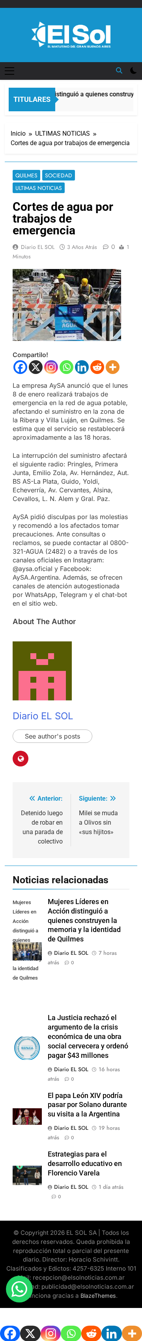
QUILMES (26, 175)
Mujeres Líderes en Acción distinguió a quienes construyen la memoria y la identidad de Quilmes (84, 920)
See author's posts (52, 736)
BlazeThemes (98, 1295)
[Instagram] (51, 367)
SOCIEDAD (58, 175)
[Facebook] (20, 367)
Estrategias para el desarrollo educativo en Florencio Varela (85, 1163)
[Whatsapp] (66, 367)
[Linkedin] (82, 367)
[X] (36, 367)
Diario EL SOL (37, 247)
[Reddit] (97, 367)
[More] (113, 367)
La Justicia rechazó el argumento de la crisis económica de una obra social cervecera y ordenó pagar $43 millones (88, 1036)
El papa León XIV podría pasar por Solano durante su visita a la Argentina (87, 1105)
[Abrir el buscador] (119, 70)
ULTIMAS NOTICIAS (38, 188)
